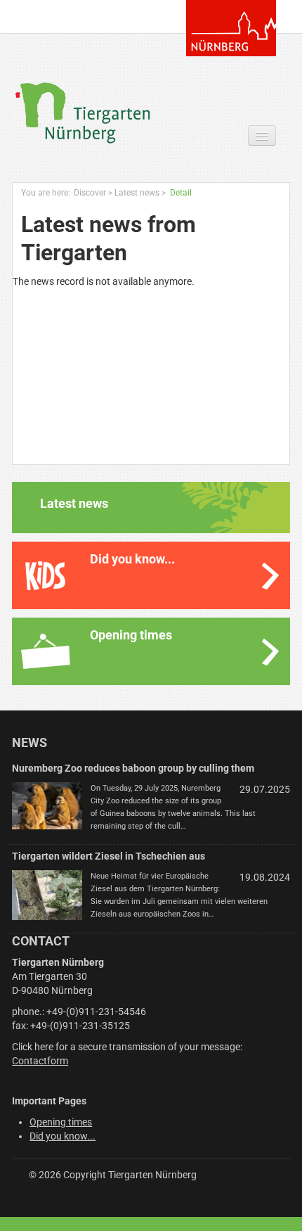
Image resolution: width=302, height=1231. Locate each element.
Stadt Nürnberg (231, 28)
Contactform (40, 1060)
